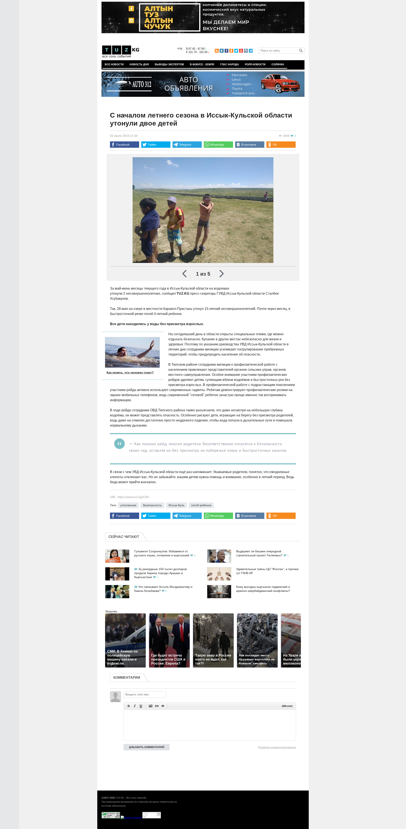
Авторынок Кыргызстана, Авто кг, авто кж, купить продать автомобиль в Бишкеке (152, 826)
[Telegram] (251, 51)
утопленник (128, 505)
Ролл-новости (255, 64)
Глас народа (229, 64)
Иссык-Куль (176, 505)
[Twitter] (236, 51)
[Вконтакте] (222, 51)
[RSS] (217, 51)
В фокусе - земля (202, 64)
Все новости (114, 64)
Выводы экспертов (169, 64)
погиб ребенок (201, 505)
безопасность (152, 505)
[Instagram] (246, 51)
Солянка (278, 64)
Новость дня (139, 64)
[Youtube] (241, 51)
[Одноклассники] (231, 51)
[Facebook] (226, 51)
